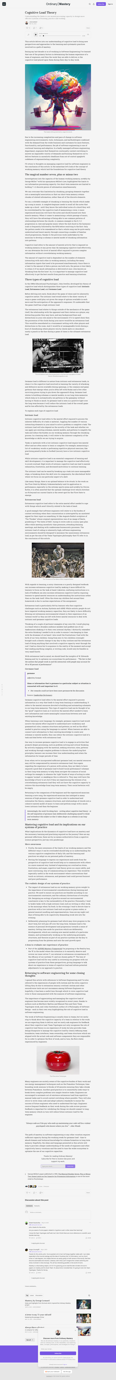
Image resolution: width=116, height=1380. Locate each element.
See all (28, 1340)
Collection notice (70, 1367)
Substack (49, 1376)
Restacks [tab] (37, 1206)
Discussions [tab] (39, 1295)
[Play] (36, 34)
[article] (58, 1305)
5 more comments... (31, 1286)
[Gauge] (88, 34)
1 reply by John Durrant (38, 1243)
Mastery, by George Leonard (37, 1301)
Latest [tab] (32, 1295)
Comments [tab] (29, 1206)
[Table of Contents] (2, 690)
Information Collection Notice (57, 1359)
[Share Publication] (94, 4)
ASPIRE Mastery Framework (50, 948)
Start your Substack (53, 1371)
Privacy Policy (71, 1359)
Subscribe (101, 4)
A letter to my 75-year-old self (38, 1315)
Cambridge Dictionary (43, 695)
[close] (75, 1330)
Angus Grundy (33, 1249)
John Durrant (33, 22)
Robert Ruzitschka (34, 1223)
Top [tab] (27, 1295)
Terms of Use (66, 1357)
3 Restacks (46, 1186)
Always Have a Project (34, 1327)
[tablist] (33, 1206)
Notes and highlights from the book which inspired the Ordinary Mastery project (48, 1304)
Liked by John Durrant (36, 1224)
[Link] (22, 174)
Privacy (57, 1367)
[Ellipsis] (90, 1222)
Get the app (67, 1371)
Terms (62, 1367)
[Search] (90, 4)
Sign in (110, 4)
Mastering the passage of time (34, 1317)
